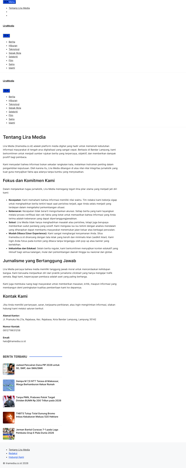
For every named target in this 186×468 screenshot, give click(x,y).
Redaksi (13, 11)
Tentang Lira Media (19, 8)
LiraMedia (8, 25)
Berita (12, 41)
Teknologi (14, 49)
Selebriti (13, 56)
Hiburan (13, 45)
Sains (12, 64)
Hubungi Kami (16, 15)
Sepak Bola (15, 53)
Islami (12, 67)
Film (11, 60)
